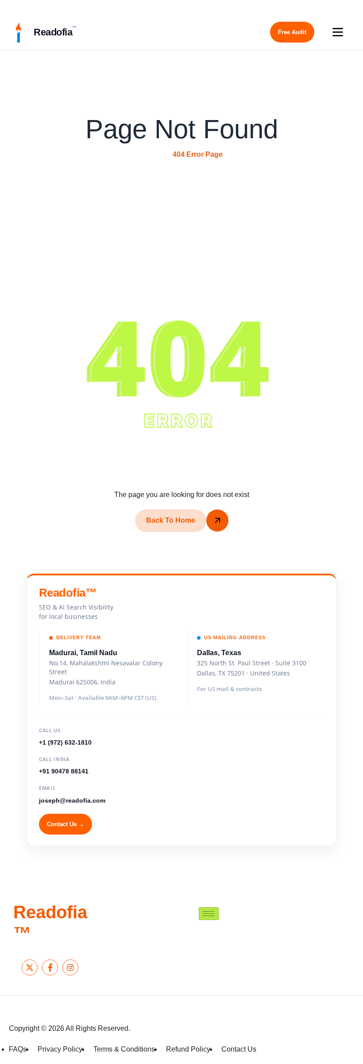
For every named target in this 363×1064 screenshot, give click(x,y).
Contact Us (238, 1049)
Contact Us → (65, 824)
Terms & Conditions (124, 1049)
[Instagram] (70, 967)
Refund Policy (188, 1049)
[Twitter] (30, 967)
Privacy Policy (60, 1049)
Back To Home (170, 520)
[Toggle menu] (337, 32)
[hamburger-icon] (209, 913)
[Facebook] (50, 967)
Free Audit (292, 32)
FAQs (18, 1049)
